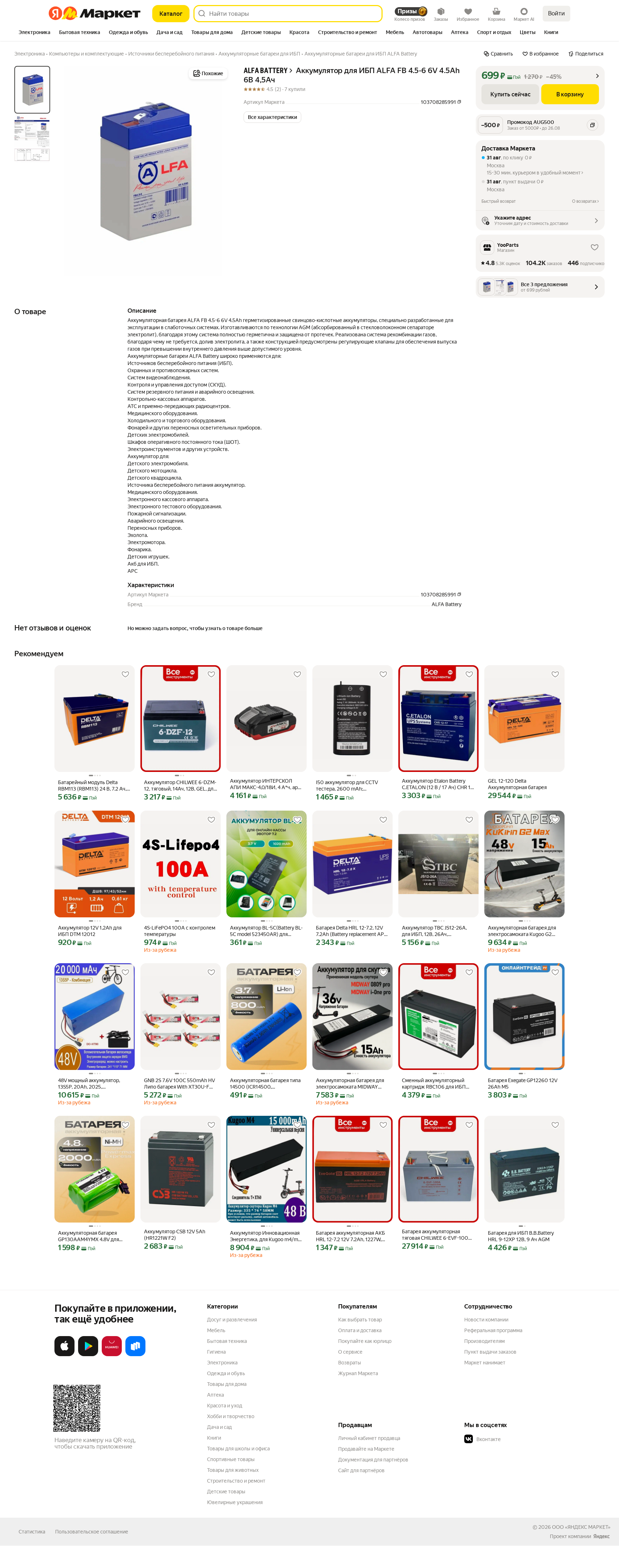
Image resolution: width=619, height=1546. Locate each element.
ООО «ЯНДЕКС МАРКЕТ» (581, 1527)
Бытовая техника (227, 1341)
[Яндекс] (601, 1536)
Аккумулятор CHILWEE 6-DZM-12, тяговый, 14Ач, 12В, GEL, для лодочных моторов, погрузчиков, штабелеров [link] (180, 785)
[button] (272, 117)
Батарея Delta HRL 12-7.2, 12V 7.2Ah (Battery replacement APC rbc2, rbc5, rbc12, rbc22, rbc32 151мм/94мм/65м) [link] (351, 931)
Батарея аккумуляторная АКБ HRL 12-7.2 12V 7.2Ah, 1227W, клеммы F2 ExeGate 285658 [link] (350, 1236)
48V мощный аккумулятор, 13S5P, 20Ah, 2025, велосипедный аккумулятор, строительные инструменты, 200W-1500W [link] (92, 1083)
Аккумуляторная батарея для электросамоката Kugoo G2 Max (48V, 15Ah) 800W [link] (522, 931)
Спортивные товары (231, 1459)
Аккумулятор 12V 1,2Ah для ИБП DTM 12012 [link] (89, 931)
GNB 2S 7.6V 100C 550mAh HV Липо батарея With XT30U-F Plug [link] (179, 1083)
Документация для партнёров (373, 1460)
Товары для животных (233, 1470)
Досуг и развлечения (232, 1319)
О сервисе (350, 1352)
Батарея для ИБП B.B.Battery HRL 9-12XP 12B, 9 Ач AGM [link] (521, 1236)
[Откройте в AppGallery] (112, 1354)
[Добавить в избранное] (125, 674)
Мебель (216, 1330)
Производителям (484, 1341)
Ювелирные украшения (235, 1502)
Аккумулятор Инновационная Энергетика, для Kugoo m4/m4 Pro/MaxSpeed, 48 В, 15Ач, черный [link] (265, 1236)
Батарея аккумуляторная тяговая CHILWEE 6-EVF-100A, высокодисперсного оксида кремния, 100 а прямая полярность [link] (437, 1235)
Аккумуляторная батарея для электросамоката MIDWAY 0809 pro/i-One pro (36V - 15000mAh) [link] (350, 1083)
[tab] (34, 33)
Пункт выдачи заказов (490, 1352)
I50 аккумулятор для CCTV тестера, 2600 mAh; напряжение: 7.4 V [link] (347, 785)
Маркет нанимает (484, 1362)
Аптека (215, 1395)
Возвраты (349, 1362)
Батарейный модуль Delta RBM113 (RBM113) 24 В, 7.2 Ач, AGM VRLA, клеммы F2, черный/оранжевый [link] (92, 785)
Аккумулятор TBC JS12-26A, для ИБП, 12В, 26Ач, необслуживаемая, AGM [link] (434, 931)
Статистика (32, 1532)
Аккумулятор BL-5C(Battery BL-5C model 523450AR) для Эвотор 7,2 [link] (266, 931)
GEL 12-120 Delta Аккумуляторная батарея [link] (517, 784)
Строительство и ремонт (236, 1481)
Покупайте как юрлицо (365, 1341)
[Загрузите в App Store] (64, 1354)
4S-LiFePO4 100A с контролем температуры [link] (179, 931)
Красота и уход (224, 1405)
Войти (556, 13)
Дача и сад (219, 1427)
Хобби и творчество (230, 1416)
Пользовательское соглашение (91, 1532)
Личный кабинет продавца (369, 1438)
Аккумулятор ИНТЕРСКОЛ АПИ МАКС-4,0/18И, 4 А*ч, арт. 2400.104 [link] (265, 784)
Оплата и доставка (360, 1330)
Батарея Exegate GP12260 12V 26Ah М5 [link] (522, 1083)
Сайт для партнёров (361, 1470)
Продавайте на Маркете (366, 1449)
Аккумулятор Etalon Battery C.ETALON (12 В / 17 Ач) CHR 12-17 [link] (438, 784)
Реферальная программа (493, 1330)
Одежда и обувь (226, 1373)
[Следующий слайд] (218, 171)
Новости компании (486, 1319)
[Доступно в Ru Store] (135, 1354)
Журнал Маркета (358, 1373)
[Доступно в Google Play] (88, 1354)
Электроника (222, 1362)
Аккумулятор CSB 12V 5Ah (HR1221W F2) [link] (174, 1235)
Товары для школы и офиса (238, 1448)
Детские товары (226, 1491)
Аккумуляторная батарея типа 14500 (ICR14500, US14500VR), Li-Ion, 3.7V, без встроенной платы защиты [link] (265, 1083)
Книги (214, 1438)
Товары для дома (226, 1384)
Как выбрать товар (360, 1319)
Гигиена (216, 1352)
